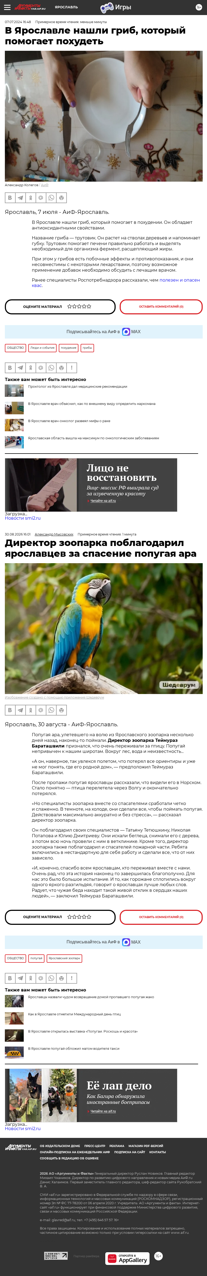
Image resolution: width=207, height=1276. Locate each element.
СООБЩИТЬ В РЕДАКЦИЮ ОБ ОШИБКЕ (69, 1158)
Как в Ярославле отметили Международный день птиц (74, 1014)
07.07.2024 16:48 (18, 22)
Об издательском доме (60, 1146)
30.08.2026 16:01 (17, 534)
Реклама (116, 1146)
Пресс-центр (94, 1146)
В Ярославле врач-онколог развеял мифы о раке (69, 421)
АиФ (45, 185)
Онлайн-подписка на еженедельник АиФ (75, 1152)
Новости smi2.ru (23, 518)
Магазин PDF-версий (146, 1146)
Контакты (157, 1152)
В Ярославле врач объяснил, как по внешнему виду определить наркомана (92, 404)
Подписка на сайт (129, 1152)
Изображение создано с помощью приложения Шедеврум (54, 697)
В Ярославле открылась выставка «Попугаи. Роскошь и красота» (83, 1031)
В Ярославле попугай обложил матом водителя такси (73, 1049)
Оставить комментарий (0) (161, 306)
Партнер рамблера (86, 1256)
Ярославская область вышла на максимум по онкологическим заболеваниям (93, 438)
